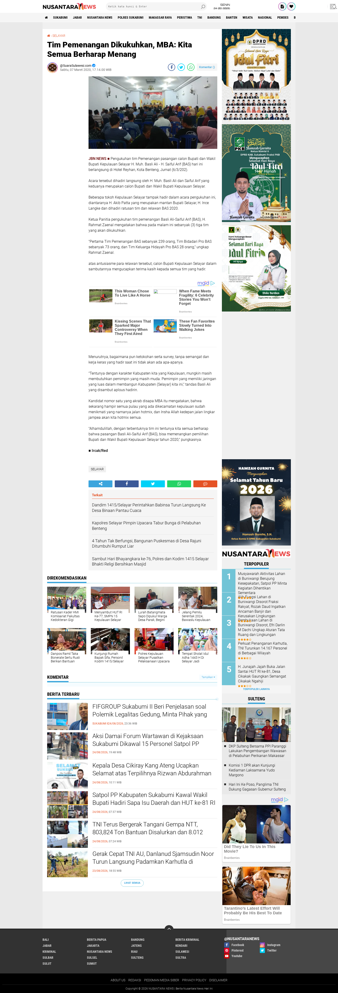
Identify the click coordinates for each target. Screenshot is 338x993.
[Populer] (291, 6)
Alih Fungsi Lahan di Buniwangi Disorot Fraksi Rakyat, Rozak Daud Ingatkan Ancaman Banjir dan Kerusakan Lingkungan (262, 606)
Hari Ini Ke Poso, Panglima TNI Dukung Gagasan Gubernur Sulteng (257, 786)
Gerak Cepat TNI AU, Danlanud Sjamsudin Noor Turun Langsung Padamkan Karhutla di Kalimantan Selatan (153, 861)
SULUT (47, 963)
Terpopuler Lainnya (256, 689)
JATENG (136, 945)
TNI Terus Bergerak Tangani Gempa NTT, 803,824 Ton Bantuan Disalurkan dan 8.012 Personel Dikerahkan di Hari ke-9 (147, 832)
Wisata (248, 17)
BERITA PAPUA (96, 939)
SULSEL (92, 957)
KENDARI (181, 945)
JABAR (77, 17)
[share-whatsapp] (191, 67)
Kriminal (49, 951)
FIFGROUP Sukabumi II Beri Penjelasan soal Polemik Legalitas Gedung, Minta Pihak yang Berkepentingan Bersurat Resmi (149, 714)
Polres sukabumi (130, 17)
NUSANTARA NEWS (99, 17)
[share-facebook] (171, 67)
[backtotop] (169, 929)
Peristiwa (184, 17)
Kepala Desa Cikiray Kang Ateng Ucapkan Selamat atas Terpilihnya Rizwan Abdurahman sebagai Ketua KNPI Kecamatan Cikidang (151, 773)
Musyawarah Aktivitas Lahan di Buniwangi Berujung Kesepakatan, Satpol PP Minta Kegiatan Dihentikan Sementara (262, 583)
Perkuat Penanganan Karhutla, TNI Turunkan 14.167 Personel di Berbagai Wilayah (262, 648)
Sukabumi (60, 17)
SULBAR (48, 957)
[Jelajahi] (332, 6)
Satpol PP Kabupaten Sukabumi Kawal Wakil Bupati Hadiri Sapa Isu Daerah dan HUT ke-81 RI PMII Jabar (153, 802)
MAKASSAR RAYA (160, 17)
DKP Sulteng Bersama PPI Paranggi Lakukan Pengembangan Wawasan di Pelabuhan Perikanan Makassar (257, 751)
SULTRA (180, 957)
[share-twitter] (181, 67)
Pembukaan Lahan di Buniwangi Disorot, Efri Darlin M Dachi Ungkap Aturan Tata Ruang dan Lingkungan (261, 627)
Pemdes (283, 17)
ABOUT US (118, 980)
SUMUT (92, 963)
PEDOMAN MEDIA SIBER (161, 980)
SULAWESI (182, 951)
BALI (46, 939)
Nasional (265, 17)
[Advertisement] (65, 145)
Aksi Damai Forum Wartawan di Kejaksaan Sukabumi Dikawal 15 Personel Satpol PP (147, 740)
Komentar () (207, 67)
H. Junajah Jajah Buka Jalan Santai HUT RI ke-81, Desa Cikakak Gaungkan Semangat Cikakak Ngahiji (262, 673)
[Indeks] (282, 6)
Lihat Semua (132, 882)
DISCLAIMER (218, 980)
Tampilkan (208, 677)
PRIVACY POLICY (194, 980)
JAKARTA (93, 945)
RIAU (134, 951)
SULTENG (137, 957)
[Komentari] (205, 483)
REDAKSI (134, 980)
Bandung (214, 17)
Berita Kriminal (187, 939)
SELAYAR (58, 36)
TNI (199, 17)
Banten (231, 17)
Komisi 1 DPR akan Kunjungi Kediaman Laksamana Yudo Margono (252, 770)
